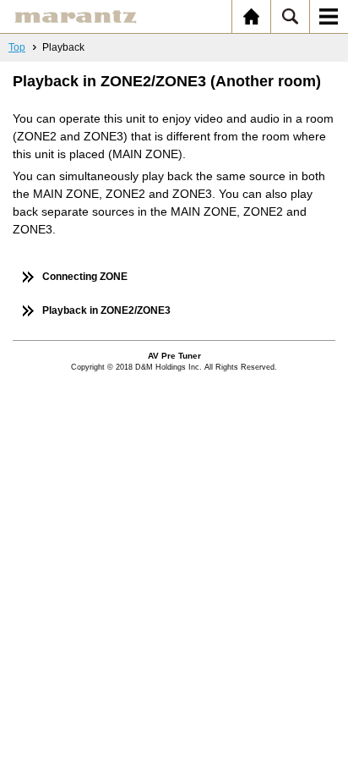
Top (16, 47)
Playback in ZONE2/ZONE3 (106, 310)
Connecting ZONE (85, 277)
